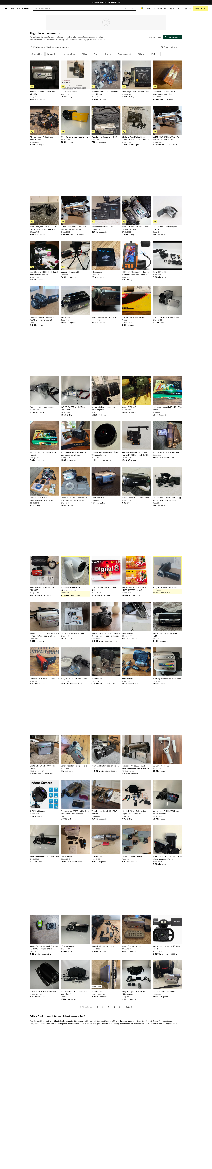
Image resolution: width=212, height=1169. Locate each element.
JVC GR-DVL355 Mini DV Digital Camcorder (73, 408)
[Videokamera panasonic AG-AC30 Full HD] (167, 929)
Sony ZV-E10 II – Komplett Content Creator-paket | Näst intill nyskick (106, 634)
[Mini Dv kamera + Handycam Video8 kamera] (44, 120)
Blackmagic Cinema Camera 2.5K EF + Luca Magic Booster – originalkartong (167, 857)
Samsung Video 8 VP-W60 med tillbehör (42, 93)
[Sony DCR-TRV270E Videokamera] (75, 661)
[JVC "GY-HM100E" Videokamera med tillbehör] (75, 974)
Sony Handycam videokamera (42, 407)
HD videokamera (67, 946)
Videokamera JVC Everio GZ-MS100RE (42, 588)
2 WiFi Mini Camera (37, 811)
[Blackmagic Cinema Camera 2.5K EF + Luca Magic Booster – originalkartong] (167, 839)
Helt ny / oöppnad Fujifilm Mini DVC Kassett (167, 408)
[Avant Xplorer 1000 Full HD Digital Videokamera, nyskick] (44, 255)
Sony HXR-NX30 (159, 272)
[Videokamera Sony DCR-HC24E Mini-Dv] (106, 794)
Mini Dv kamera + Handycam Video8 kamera (41, 138)
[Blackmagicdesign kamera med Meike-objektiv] (106, 390)
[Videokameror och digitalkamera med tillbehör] (106, 74)
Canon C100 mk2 (129, 407)
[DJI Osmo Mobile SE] (167, 749)
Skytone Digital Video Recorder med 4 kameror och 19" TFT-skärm (136, 138)
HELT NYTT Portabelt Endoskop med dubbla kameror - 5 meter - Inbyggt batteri (135, 273)
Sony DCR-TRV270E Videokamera (74, 679)
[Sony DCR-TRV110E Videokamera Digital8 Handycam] (136, 210)
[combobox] (81, 8)
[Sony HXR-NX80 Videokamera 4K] (106, 749)
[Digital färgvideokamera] (136, 839)
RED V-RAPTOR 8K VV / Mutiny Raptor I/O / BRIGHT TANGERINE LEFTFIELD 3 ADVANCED (135, 453)
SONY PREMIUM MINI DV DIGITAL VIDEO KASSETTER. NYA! (135, 588)
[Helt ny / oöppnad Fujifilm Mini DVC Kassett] (167, 390)
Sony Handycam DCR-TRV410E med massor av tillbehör (73, 453)
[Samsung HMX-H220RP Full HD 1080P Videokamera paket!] (44, 300)
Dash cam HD (66, 856)
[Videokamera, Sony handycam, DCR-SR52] (167, 210)
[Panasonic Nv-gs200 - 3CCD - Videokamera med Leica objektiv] (136, 749)
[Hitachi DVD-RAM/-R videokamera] (167, 300)
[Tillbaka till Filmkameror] (31, 47)
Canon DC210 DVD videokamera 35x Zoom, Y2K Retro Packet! (74, 499)
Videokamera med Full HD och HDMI (165, 634)
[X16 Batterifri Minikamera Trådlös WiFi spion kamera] (106, 435)
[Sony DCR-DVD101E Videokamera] (167, 435)
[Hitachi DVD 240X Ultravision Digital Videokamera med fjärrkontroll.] (136, 794)
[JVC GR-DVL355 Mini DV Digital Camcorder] (75, 390)
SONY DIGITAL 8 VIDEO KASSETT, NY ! (105, 588)
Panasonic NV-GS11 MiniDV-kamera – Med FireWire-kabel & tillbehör (44, 634)
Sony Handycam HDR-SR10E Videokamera (133, 992)
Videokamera (66, 317)
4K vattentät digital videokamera (74, 137)
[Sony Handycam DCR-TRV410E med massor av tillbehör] (75, 435)
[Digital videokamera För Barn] (75, 616)
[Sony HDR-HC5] (106, 481)
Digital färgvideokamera (132, 856)
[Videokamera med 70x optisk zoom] (44, 839)
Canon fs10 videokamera (132, 946)
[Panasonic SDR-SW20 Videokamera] (44, 661)
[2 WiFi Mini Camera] (44, 794)
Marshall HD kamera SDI (70, 272)
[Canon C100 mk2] (136, 390)
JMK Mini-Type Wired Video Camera (133, 318)
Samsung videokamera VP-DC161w (167, 679)
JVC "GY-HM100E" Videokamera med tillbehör (74, 992)
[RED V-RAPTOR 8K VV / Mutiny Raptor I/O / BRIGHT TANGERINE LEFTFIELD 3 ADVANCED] (136, 435)
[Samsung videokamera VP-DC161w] (167, 661)
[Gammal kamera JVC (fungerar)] (106, 300)
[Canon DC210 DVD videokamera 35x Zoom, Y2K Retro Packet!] (75, 481)
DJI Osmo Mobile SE (161, 766)
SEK (148, 8)
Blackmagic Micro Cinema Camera (136, 92)
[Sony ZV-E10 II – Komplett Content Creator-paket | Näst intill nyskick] (106, 616)
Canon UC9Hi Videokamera (103, 946)
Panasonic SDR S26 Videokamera (43, 991)
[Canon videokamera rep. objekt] (75, 749)
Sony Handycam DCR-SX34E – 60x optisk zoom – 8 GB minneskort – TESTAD (44, 228)
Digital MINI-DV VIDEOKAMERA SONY (42, 767)
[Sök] (126, 8)
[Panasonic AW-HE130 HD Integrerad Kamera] (75, 571)
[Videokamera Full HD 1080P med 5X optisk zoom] (167, 794)
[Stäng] (210, 2)
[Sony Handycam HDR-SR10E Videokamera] (136, 974)
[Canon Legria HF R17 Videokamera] (136, 481)
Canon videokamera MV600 (164, 991)
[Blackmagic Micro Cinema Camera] (136, 74)
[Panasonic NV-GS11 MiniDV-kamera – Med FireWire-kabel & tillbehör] (44, 616)
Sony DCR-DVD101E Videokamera (166, 452)
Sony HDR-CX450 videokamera (166, 587)
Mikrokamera (97, 272)
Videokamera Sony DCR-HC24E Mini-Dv (104, 812)
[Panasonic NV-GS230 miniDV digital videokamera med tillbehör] (75, 794)
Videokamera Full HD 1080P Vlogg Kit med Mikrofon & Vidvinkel (167, 499)
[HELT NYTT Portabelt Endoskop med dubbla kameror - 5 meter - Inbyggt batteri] (136, 255)
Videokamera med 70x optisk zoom (44, 856)
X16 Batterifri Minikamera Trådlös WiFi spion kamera (105, 453)
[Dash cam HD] (75, 839)
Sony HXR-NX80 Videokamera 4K (105, 766)
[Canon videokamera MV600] (167, 974)
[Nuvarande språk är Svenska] (142, 8)
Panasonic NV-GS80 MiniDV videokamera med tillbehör (164, 93)
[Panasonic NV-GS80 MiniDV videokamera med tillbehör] (167, 74)
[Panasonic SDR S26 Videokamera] (44, 974)
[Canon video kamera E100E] (106, 210)
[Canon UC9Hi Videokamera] (106, 929)
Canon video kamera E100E (103, 227)
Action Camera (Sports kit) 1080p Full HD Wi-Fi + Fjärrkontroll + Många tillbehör (44, 947)
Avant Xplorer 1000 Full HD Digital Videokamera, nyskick (44, 273)
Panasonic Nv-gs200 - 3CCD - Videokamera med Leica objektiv (135, 767)
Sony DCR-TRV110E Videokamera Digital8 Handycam (135, 228)
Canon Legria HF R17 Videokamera (136, 498)
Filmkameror (39, 47)
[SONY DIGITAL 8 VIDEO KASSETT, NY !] (106, 570)
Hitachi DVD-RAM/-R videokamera (166, 317)
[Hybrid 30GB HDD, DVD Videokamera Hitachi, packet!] (44, 481)
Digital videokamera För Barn (72, 633)
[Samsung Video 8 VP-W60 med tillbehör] (44, 74)
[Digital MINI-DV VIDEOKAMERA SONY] (44, 749)
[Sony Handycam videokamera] (44, 390)
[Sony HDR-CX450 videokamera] (167, 571)
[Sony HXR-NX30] (167, 255)
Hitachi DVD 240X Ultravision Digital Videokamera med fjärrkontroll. (134, 812)
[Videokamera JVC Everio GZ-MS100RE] (44, 570)
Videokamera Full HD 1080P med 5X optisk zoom (166, 812)
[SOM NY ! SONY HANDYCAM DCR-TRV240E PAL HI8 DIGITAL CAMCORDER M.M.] (167, 120)
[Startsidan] (23, 8)
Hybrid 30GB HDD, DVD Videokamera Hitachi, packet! (42, 499)
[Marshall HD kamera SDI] (75, 255)
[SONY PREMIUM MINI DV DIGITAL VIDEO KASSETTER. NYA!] (136, 570)
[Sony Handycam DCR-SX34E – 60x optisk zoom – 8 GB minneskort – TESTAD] (44, 210)
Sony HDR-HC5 (98, 498)
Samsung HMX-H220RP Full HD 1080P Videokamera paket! (42, 318)
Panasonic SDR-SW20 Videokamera (44, 679)
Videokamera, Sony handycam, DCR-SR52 (165, 228)
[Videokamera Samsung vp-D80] (106, 120)
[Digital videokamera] (75, 74)
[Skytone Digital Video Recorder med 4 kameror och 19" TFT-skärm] (136, 120)
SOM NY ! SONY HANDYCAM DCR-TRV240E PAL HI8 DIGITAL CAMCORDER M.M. (167, 138)
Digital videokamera (69, 92)
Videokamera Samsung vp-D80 (104, 137)
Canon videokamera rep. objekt (74, 766)
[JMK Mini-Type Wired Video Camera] (136, 300)
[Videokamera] (75, 300)
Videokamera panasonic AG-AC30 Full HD (166, 947)
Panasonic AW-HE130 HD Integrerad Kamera (71, 588)
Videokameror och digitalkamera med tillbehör (105, 93)
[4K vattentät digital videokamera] (75, 120)
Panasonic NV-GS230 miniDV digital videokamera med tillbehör (75, 812)
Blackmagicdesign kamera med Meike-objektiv (104, 408)
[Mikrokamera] (106, 255)
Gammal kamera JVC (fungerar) (104, 317)
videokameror (79, 1021)
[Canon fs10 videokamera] (136, 929)
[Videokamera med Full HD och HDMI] (167, 616)
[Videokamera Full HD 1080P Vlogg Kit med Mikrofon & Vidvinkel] (167, 481)
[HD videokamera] (75, 929)
